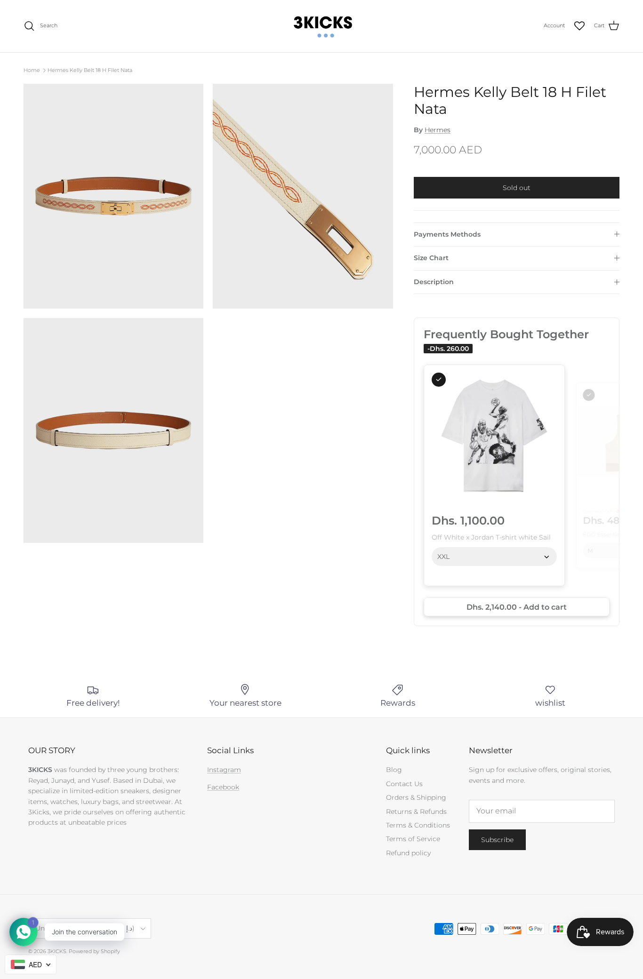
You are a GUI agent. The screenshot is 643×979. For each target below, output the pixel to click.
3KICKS (57, 951)
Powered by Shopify (94, 951)
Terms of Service (413, 839)
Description (434, 282)
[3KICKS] (321, 26)
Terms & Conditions (418, 825)
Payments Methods (447, 234)
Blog (394, 769)
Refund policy (408, 853)
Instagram (224, 769)
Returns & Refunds (416, 811)
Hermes (437, 130)
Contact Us (404, 784)
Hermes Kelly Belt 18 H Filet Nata (90, 70)
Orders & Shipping (416, 797)
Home (32, 70)
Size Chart (431, 258)
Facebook (223, 787)
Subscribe (497, 840)
